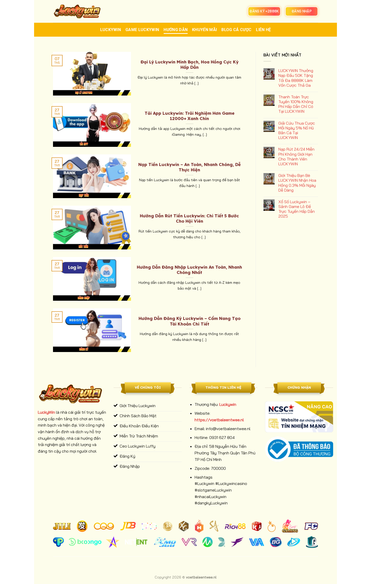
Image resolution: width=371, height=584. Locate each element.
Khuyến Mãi (204, 29)
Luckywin (110, 29)
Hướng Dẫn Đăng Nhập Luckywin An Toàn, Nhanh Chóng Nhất (189, 269)
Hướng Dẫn (176, 29)
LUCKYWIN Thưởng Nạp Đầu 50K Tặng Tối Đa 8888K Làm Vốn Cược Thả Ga (295, 78)
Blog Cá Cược (236, 29)
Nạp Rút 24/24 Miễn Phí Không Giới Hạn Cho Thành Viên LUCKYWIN (296, 156)
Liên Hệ (263, 29)
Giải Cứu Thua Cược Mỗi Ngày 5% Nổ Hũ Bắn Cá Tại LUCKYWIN (296, 130)
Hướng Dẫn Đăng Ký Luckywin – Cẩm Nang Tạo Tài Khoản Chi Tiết (190, 321)
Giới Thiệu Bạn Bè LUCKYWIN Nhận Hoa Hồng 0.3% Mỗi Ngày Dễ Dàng (297, 183)
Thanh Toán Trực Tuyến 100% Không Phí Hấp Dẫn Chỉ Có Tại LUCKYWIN (295, 104)
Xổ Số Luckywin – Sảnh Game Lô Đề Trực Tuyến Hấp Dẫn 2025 (296, 209)
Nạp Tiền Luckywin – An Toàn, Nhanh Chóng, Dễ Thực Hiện (189, 167)
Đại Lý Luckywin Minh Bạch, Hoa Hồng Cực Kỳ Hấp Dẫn (189, 64)
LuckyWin (46, 412)
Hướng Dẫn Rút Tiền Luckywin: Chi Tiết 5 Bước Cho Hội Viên (189, 218)
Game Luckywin (142, 29)
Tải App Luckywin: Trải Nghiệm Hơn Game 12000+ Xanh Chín (189, 115)
